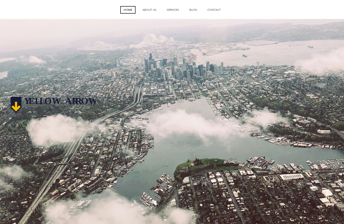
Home (128, 9)
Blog (193, 9)
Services (173, 9)
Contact (214, 9)
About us (149, 9)
